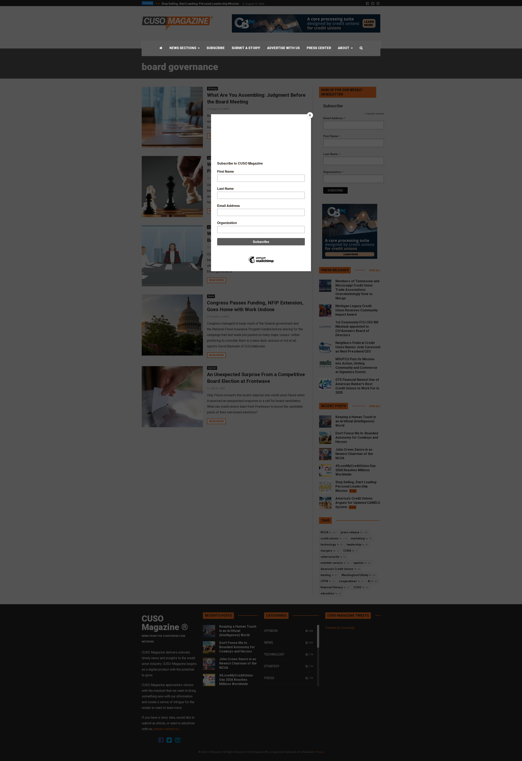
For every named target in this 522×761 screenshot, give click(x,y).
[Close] (310, 115)
